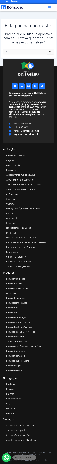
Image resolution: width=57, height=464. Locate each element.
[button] (49, 7)
